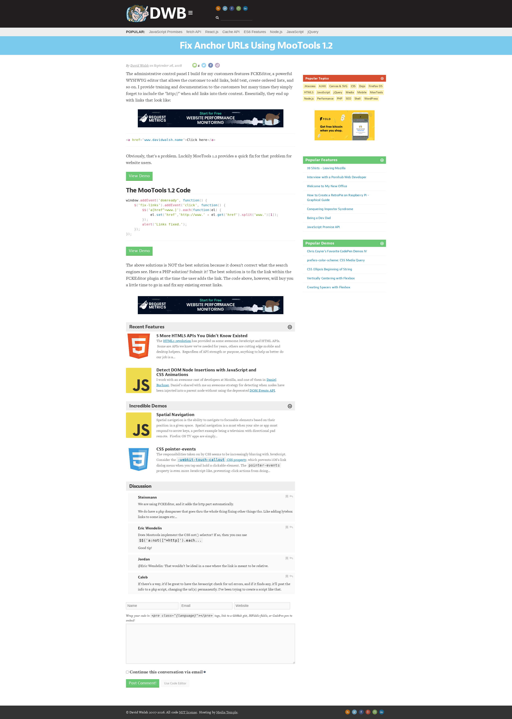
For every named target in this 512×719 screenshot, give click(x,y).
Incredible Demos (148, 405)
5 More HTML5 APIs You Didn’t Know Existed (202, 336)
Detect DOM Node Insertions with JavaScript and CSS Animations (206, 372)
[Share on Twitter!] (203, 65)
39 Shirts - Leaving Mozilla (326, 168)
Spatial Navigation (175, 414)
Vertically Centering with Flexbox (331, 278)
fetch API (193, 32)
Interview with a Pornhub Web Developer (336, 177)
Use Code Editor (175, 683)
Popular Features (321, 160)
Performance (325, 99)
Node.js (276, 32)
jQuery (313, 32)
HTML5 (308, 92)
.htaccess (309, 86)
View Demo (139, 176)
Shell (358, 99)
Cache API (231, 32)
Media (350, 92)
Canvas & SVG (338, 86)
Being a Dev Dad (319, 218)
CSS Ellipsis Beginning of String (329, 269)
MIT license (188, 712)
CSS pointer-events (176, 449)
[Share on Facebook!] (210, 65)
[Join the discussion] (194, 65)
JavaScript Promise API (323, 227)
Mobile (361, 92)
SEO (348, 99)
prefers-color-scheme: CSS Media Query (336, 260)
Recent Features (146, 326)
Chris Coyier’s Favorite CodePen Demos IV (337, 251)
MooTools (376, 92)
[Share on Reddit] (217, 65)
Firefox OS (375, 86)
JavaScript (295, 32)
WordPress (371, 99)
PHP (339, 99)
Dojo (362, 86)
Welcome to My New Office (327, 186)
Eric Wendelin (150, 528)
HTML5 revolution (177, 340)
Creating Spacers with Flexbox (329, 287)
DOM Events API (262, 390)
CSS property (212, 459)
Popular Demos (319, 243)
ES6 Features (255, 32)
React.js (211, 32)
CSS (353, 86)
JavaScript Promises (165, 32)
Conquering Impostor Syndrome (330, 209)
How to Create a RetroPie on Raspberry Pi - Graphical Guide (338, 197)
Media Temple (226, 712)
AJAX (322, 86)
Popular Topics (317, 78)
